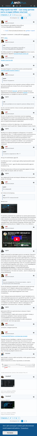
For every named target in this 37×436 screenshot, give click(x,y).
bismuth (15, 91)
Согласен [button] (10, 432)
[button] (18, 18)
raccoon (7, 353)
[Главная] (18, 2)
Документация (21, 6)
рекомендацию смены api (21, 53)
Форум (14, 6)
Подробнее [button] (24, 428)
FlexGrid (25, 92)
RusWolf (8, 376)
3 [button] (24, 18)
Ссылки (3, 6)
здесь (5, 38)
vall (6, 21)
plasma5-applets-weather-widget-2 (10, 70)
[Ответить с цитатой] (34, 22)
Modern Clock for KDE (7, 60)
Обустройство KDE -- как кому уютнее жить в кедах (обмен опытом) (17, 10)
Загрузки (17, 6)
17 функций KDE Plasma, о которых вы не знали (14, 336)
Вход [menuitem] (32, 6)
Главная (8, 6)
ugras (7, 65)
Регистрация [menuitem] (35, 6)
